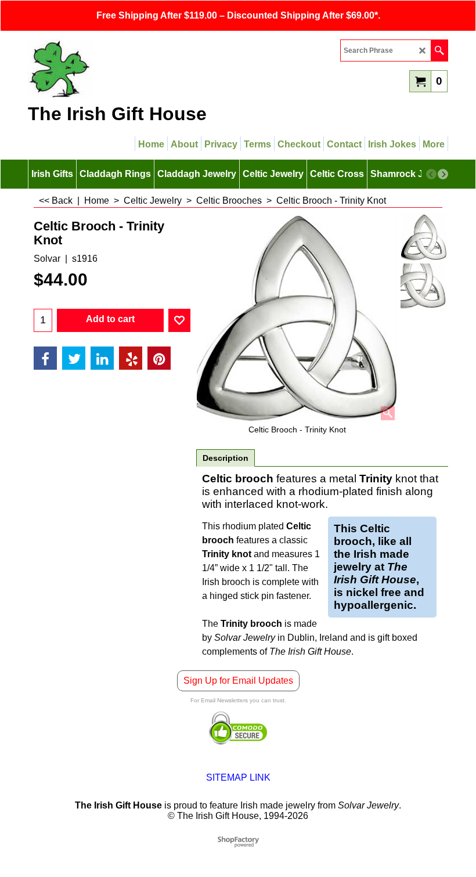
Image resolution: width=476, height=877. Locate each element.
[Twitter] (73, 358)
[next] (443, 174)
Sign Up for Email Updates (238, 680)
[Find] (439, 50)
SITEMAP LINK (238, 777)
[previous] (431, 174)
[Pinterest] (159, 358)
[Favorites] (179, 320)
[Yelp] (130, 358)
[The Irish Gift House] (129, 68)
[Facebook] (45, 358)
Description (225, 458)
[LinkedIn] (102, 358)
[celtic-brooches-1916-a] (424, 287)
